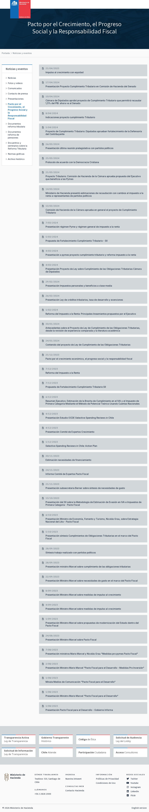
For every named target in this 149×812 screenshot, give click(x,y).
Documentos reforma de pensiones (14, 134)
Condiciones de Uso (106, 783)
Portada (6, 53)
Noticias (12, 78)
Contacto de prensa (18, 93)
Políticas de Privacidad (107, 779)
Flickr (133, 795)
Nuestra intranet (73, 779)
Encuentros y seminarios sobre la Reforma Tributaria (17, 145)
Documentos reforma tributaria (16, 125)
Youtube (134, 783)
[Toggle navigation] (135, 4)
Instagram (136, 787)
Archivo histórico (16, 159)
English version (139, 808)
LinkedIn (135, 791)
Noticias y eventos (22, 53)
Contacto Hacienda (74, 790)
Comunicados (15, 88)
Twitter (134, 779)
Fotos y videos (15, 83)
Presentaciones (16, 98)
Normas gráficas (16, 153)
